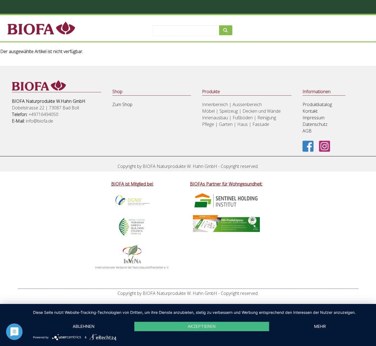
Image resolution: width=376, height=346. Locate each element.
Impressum (314, 118)
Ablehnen (83, 326)
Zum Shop (122, 104)
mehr (320, 326)
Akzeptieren (202, 326)
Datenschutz (315, 124)
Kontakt (310, 111)
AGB (307, 131)
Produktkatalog (317, 104)
